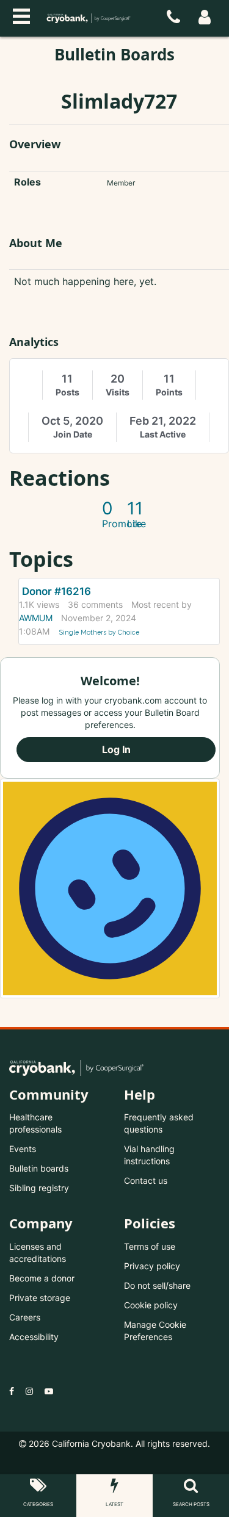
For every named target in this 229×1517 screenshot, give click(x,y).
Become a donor (42, 1278)
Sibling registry (39, 1188)
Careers (24, 1317)
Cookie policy (151, 1305)
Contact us (145, 1180)
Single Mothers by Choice (99, 632)
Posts (67, 392)
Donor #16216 (56, 591)
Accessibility (34, 1336)
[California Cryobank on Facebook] (11, 1391)
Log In (116, 749)
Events (22, 1149)
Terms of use (149, 1246)
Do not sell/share (157, 1285)
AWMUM (36, 618)
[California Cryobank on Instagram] (29, 1391)
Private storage (39, 1297)
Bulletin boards (38, 1168)
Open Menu (21, 14)
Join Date (72, 434)
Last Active (163, 434)
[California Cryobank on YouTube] (49, 1391)
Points (169, 392)
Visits (117, 392)
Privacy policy (152, 1266)
